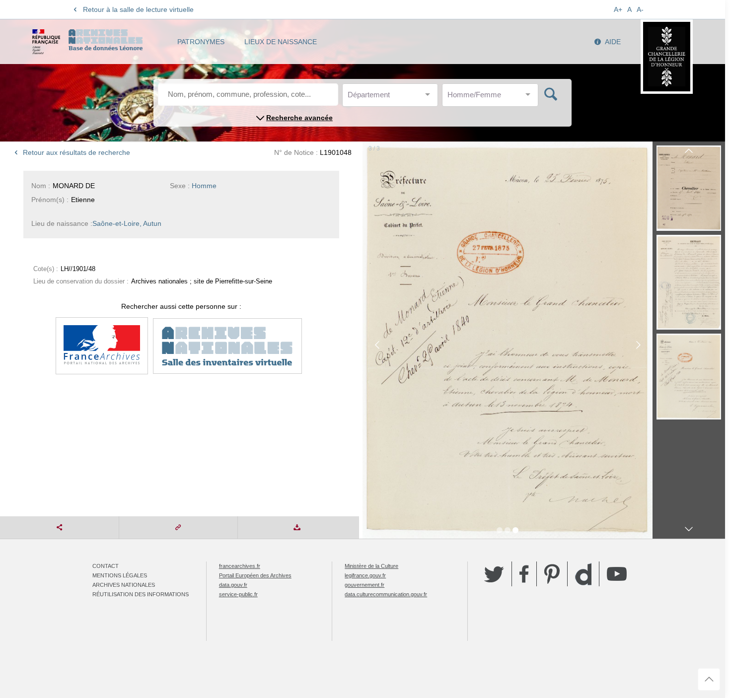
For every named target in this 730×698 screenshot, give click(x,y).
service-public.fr (238, 594)
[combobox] (392, 97)
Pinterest (552, 573)
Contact (105, 566)
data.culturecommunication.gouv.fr (386, 594)
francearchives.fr (239, 566)
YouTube (617, 573)
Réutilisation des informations (140, 594)
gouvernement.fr (364, 585)
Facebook (524, 573)
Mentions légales (119, 575)
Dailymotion (583, 574)
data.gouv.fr (233, 585)
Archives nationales (123, 585)
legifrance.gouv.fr (365, 575)
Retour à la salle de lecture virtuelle (138, 9)
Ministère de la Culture (371, 566)
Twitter (494, 573)
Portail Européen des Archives (255, 575)
